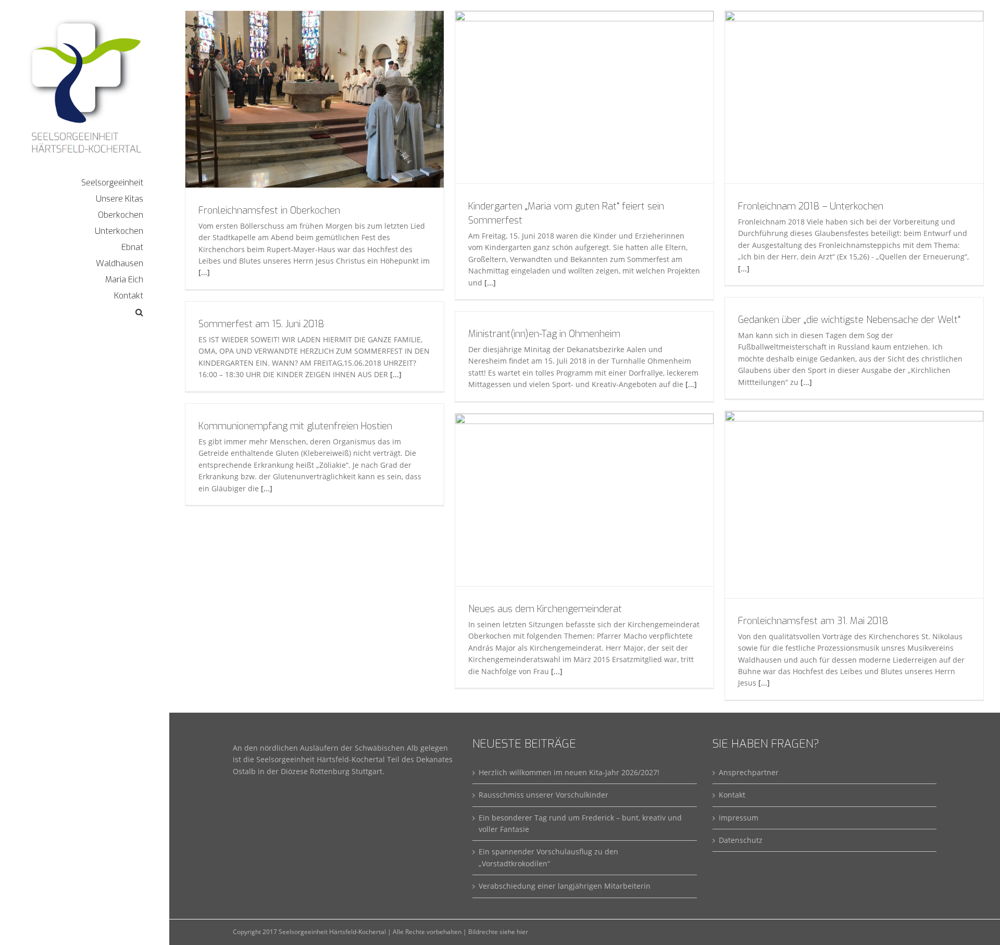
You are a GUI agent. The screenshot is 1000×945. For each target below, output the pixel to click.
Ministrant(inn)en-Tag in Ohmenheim (544, 334)
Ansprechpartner (749, 772)
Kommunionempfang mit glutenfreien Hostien (295, 426)
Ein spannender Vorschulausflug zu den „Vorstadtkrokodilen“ (548, 857)
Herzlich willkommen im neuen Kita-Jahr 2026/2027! (569, 772)
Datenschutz (740, 840)
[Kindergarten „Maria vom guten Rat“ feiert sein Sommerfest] (584, 97)
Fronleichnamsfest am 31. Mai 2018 (813, 621)
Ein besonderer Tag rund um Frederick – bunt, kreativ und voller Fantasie (580, 823)
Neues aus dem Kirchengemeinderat (545, 609)
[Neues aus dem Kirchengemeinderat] (584, 500)
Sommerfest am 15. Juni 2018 (261, 324)
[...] (204, 272)
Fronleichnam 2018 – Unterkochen (810, 206)
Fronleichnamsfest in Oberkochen (269, 210)
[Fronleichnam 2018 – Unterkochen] (854, 97)
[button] (84, 312)
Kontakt (732, 795)
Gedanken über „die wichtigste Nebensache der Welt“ (849, 320)
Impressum (738, 818)
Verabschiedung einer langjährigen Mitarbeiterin (565, 886)
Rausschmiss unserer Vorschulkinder (543, 795)
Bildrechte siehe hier (498, 931)
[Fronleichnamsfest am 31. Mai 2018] (854, 504)
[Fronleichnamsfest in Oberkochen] (314, 99)
